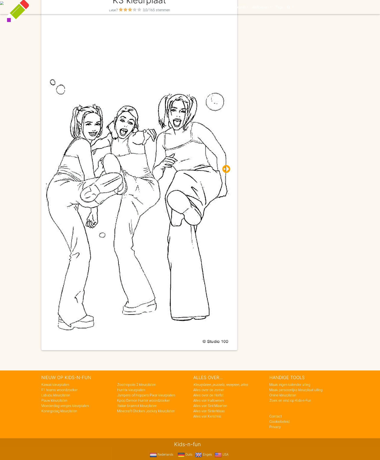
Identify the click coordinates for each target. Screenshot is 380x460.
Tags (279, 7)
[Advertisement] (139, 44)
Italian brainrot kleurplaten (137, 405)
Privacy (275, 427)
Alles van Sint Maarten (210, 405)
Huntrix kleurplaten (131, 390)
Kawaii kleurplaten (55, 384)
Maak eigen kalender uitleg (289, 384)
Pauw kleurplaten (54, 400)
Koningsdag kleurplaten (59, 411)
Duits (188, 454)
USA (225, 454)
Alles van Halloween (208, 400)
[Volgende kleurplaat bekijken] (224, 169)
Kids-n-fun (93, 7)
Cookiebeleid (279, 421)
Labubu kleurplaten (55, 395)
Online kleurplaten (282, 395)
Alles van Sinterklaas (209, 411)
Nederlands (165, 454)
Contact (275, 416)
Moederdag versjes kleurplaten (65, 405)
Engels (207, 454)
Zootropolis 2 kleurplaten (136, 384)
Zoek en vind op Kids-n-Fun (290, 400)
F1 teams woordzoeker (59, 390)
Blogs (150, 7)
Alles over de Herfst (208, 395)
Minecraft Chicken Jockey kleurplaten (146, 411)
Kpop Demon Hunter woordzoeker (143, 400)
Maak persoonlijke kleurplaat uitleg (295, 390)
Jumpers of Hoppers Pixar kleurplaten (146, 395)
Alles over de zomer (208, 390)
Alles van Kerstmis (207, 416)
